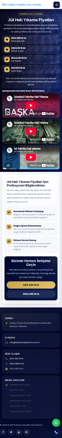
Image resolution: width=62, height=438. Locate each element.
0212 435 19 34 (31, 284)
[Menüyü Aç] (56, 5)
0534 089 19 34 (31, 294)
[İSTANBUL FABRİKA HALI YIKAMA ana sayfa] (21, 5)
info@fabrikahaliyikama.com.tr (25, 342)
